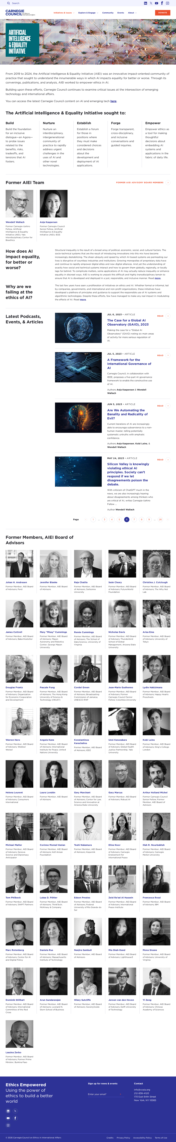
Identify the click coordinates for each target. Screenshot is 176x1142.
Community (107, 13)
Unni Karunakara (117, 740)
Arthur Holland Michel (155, 792)
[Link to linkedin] (145, 3)
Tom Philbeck (13, 897)
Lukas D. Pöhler (48, 897)
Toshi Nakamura (83, 845)
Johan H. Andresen (16, 582)
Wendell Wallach (15, 222)
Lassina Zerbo (13, 1052)
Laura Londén (47, 792)
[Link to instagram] (167, 3)
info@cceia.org (142, 1089)
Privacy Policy (123, 1138)
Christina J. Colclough (155, 582)
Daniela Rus (46, 950)
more (158, 278)
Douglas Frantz (14, 687)
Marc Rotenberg (15, 950)
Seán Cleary (115, 582)
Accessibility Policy (142, 1138)
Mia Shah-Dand (116, 950)
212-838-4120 (141, 1093)
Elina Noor (114, 845)
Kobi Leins (149, 740)
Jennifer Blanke (48, 582)
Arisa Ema (148, 632)
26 (161, 519)
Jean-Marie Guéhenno (120, 687)
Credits (110, 1138)
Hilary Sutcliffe (82, 1000)
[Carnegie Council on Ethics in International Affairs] (20, 13)
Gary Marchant (82, 792)
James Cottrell (14, 632)
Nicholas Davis (116, 632)
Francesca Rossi (152, 897)
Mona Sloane (150, 950)
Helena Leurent (14, 792)
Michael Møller (14, 845)
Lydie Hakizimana (152, 687)
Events (120, 13)
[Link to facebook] (162, 3)
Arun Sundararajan (50, 1000)
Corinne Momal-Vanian (52, 845)
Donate (162, 13)
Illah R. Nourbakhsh (154, 845)
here (113, 101)
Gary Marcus (115, 792)
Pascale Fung (47, 687)
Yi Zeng (147, 1000)
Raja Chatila (80, 582)
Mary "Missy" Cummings (53, 632)
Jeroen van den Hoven (121, 1000)
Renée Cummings (84, 632)
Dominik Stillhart (15, 1000)
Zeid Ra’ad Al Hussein (120, 897)
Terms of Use (161, 1138)
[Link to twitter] (151, 3)
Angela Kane (47, 740)
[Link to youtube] (156, 3)
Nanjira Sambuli (83, 950)
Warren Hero (13, 740)
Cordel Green (81, 687)
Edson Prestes (82, 897)
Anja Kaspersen (48, 222)
